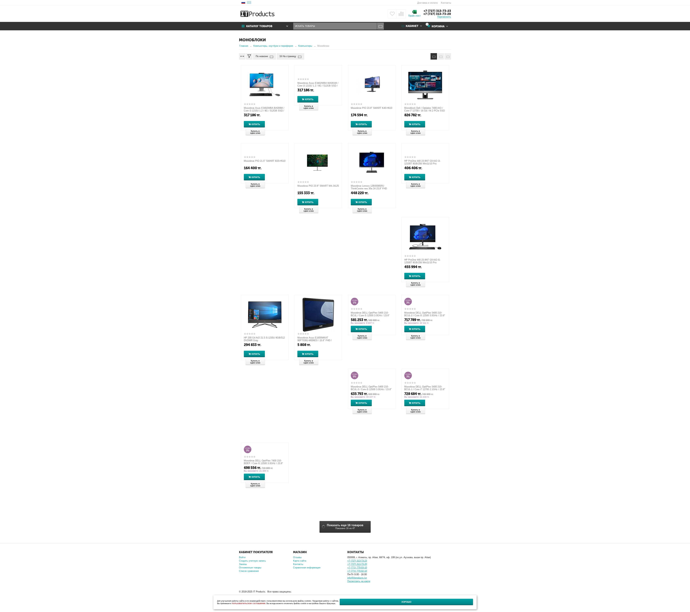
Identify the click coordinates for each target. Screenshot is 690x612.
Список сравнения (249, 571)
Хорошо (406, 602)
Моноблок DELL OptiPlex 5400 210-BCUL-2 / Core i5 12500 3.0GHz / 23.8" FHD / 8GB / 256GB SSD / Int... (424, 315)
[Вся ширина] (242, 56)
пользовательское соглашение (248, 603)
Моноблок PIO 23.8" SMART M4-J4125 (318, 185)
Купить (256, 124)
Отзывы (297, 557)
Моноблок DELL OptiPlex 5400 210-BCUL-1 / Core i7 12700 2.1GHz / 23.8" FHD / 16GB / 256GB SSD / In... (424, 389)
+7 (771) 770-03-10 (357, 567)
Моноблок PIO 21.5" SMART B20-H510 (264, 161)
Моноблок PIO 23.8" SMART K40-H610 (371, 108)
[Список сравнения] (401, 13)
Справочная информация (306, 567)
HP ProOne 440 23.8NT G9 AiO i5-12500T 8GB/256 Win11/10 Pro (422, 261)
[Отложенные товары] (392, 13)
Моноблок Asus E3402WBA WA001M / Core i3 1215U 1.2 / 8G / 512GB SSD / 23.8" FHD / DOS (317, 86)
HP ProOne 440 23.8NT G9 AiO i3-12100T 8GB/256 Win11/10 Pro (422, 162)
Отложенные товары (250, 567)
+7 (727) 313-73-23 (437, 11)
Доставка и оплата (427, 2)
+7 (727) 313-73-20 (437, 14)
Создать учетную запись (252, 560)
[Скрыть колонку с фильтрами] (249, 56)
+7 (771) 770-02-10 (357, 571)
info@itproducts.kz (357, 577)
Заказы (243, 564)
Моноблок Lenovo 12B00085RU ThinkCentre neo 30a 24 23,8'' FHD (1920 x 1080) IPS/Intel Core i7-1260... (371, 188)
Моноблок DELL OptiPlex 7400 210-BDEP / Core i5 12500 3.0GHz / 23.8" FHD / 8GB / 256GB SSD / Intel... (263, 463)
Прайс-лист (414, 15)
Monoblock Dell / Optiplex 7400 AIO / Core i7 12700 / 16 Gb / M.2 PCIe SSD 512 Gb (424, 111)
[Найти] (380, 26)
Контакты (446, 2)
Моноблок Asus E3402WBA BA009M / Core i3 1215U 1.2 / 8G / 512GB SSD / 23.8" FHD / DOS (264, 111)
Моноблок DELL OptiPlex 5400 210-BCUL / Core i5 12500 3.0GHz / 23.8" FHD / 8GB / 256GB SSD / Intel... (370, 315)
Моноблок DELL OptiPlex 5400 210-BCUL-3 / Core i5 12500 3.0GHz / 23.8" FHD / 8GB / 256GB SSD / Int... (371, 389)
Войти (242, 557)
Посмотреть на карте (358, 581)
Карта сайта (299, 560)
